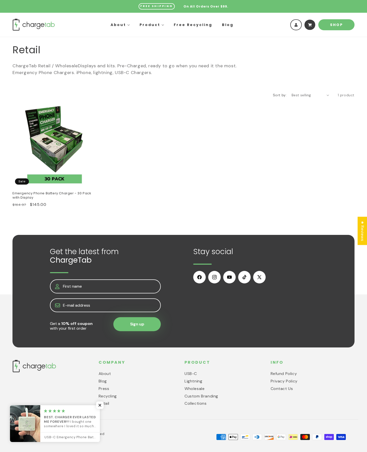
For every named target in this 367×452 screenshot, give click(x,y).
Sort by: (280, 95)
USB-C (190, 373)
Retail (104, 403)
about (105, 373)
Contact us (282, 388)
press (104, 388)
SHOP (336, 24)
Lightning (193, 380)
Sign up (137, 324)
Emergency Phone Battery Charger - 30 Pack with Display (51, 195)
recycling (108, 395)
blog (103, 380)
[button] (120, 25)
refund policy (284, 373)
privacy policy (284, 380)
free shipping (156, 6)
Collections (195, 403)
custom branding (201, 395)
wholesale (194, 388)
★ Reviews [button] (362, 231)
